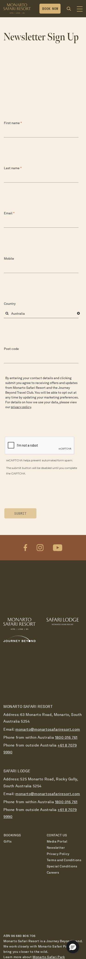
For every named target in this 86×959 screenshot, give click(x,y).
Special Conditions (62, 866)
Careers (53, 872)
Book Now (50, 8)
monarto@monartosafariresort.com (47, 729)
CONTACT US (57, 835)
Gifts (8, 841)
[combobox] (41, 313)
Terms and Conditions (64, 860)
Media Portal (57, 841)
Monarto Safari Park (49, 957)
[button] (78, 313)
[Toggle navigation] (80, 9)
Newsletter (56, 847)
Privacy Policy (58, 854)
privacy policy (21, 407)
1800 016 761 (66, 737)
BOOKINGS (12, 835)
